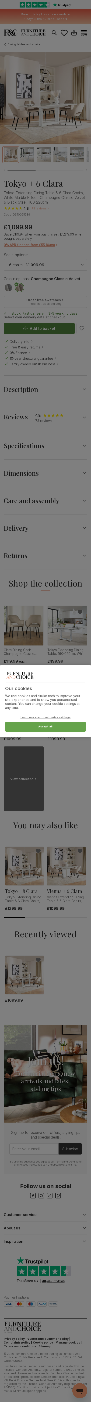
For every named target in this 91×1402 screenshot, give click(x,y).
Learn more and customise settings (46, 717)
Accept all (45, 726)
